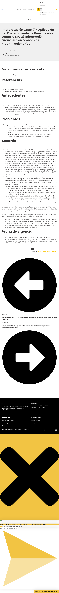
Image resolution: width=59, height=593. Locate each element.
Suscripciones (35, 423)
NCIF (56, 251)
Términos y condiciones (8, 423)
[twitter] (48, 430)
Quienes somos (35, 420)
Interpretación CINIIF (48, 251)
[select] (29, 9)
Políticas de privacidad (8, 420)
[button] (38, 9)
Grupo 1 (40, 251)
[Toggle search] (29, 19)
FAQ (3, 425)
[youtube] (56, 430)
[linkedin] (52, 430)
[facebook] (44, 430)
